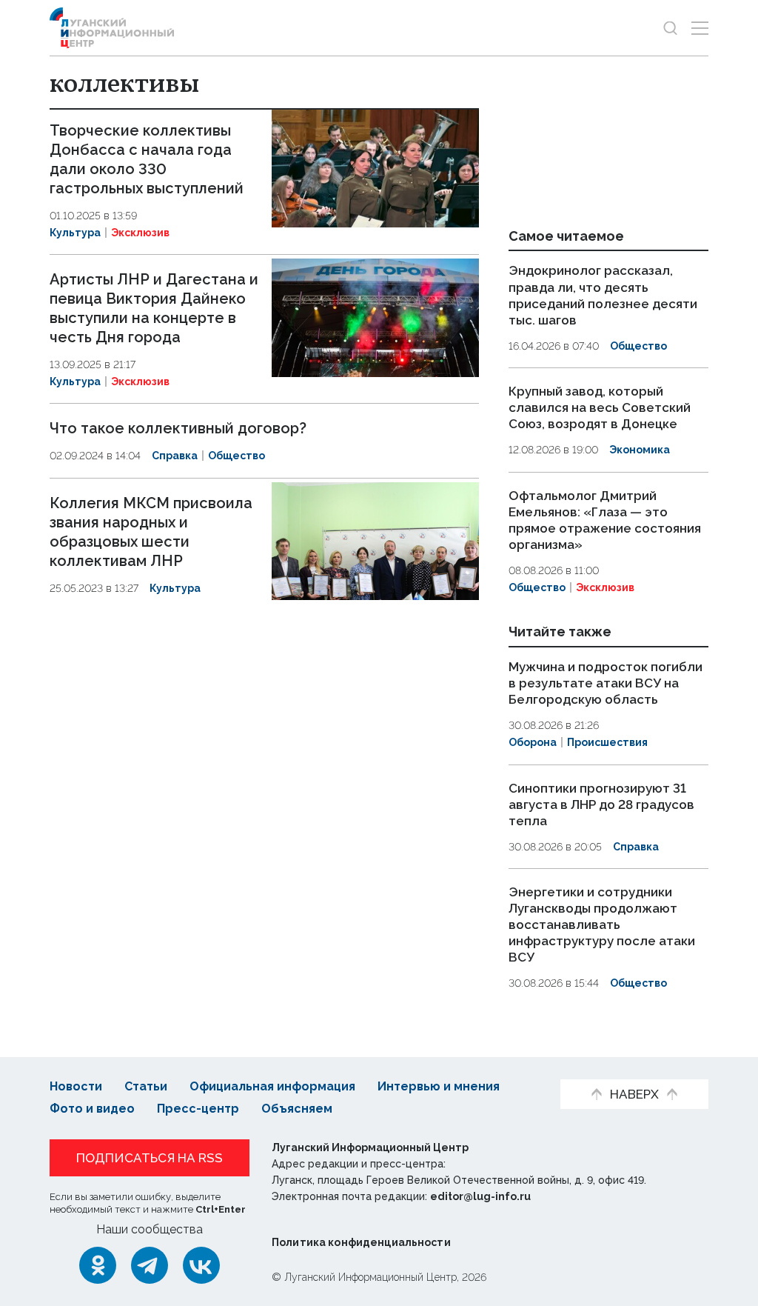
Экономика (639, 450)
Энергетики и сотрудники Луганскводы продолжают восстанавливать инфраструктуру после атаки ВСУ (602, 924)
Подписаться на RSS (149, 1157)
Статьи (145, 1086)
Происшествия (607, 742)
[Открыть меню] (700, 28)
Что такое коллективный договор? (178, 428)
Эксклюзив (140, 233)
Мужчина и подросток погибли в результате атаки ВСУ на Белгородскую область (605, 683)
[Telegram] (149, 1265)
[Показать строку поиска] (670, 28)
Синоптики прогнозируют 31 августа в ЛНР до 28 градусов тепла (601, 804)
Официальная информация (272, 1086)
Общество (236, 456)
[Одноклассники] (97, 1265)
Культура (75, 233)
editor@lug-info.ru (480, 1196)
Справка (175, 456)
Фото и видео (92, 1109)
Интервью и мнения (439, 1086)
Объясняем (296, 1109)
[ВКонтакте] (201, 1265)
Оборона (533, 742)
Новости (76, 1086)
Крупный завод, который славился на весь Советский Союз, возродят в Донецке (600, 407)
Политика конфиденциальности (361, 1242)
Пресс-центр (198, 1109)
